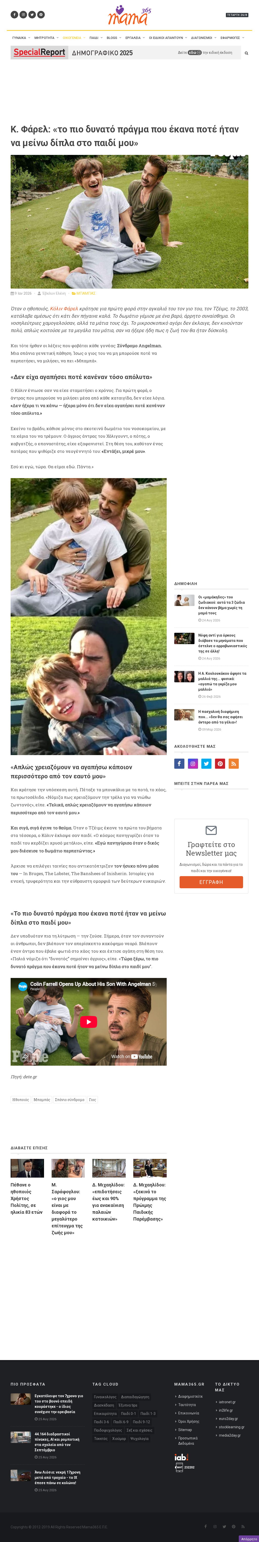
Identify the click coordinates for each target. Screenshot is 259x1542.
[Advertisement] (89, 1288)
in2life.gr (226, 1410)
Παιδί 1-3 (148, 1414)
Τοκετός (101, 1439)
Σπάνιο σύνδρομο (69, 1099)
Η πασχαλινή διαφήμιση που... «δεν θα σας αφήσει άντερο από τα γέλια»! (220, 717)
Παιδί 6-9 (121, 1422)
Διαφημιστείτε (190, 1396)
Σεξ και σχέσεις (140, 1430)
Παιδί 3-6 (101, 1422)
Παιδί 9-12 (141, 1422)
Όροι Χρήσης (189, 1421)
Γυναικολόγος (105, 1397)
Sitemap (185, 1430)
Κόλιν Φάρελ (64, 309)
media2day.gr (230, 1435)
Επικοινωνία (188, 1413)
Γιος (92, 1099)
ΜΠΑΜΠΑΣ (86, 293)
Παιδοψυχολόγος (108, 1430)
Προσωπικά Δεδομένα (188, 1440)
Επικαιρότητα (105, 1414)
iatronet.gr (227, 1402)
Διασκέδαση (104, 1405)
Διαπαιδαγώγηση (135, 1397)
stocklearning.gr (232, 1427)
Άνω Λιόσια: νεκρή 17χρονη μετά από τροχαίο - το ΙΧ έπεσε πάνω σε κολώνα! (57, 1477)
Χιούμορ (119, 1439)
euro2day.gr (228, 1419)
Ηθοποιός (20, 1099)
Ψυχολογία (139, 1439)
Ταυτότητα (187, 1405)
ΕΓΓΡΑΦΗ (211, 882)
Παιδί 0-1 (128, 1414)
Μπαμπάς (42, 1099)
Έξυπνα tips (128, 1405)
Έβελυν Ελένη (53, 293)
